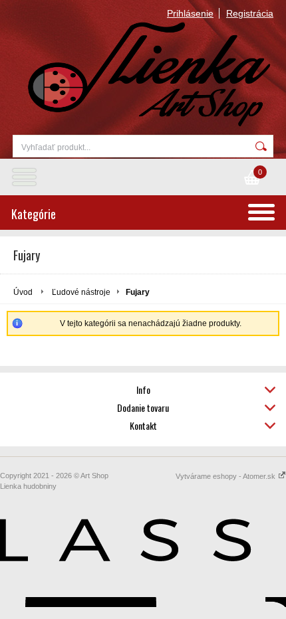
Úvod (23, 292)
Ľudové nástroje (81, 292)
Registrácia (249, 13)
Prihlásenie (190, 13)
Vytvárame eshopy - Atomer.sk (226, 476)
